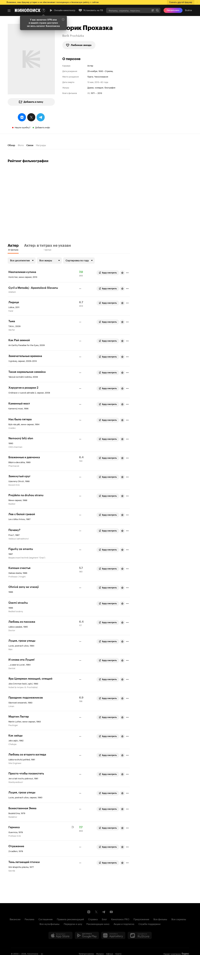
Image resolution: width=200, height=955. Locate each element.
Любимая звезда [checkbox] (81, 45)
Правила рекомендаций (70, 919)
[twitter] (31, 117)
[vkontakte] (22, 117)
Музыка (100, 953)
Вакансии (15, 919)
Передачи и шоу (73, 924)
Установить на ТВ (93, 10)
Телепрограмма (86, 953)
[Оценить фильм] (122, 272)
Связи (29, 145)
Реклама (29, 919)
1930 (100, 70)
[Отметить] (127, 272)
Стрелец (109, 70)
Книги (118, 953)
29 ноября (92, 70)
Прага (90, 76)
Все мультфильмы (50, 924)
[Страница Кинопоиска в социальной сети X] (96, 912)
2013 (100, 93)
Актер (90, 65)
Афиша (109, 953)
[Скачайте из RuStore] (140, 935)
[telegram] (41, 117)
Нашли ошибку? (22, 127)
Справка (93, 919)
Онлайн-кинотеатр (64, 10)
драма (90, 87)
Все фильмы (160, 919)
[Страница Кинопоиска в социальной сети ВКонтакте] (89, 912)
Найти (157, 10)
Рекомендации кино (97, 924)
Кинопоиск (32, 953)
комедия (99, 87)
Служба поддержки (149, 924)
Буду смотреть (109, 273)
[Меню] (9, 11)
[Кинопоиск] (27, 10)
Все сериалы (178, 919)
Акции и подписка (124, 924)
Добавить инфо (42, 127)
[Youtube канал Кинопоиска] (111, 912)
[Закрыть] (63, 19)
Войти (188, 10)
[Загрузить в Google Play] (87, 935)
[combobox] (128, 10)
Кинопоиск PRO (120, 919)
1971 (93, 93)
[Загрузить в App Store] (60, 935)
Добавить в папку (33, 101)
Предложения (141, 919)
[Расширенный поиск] (152, 10)
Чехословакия (101, 76)
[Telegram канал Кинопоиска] (104, 912)
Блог (104, 919)
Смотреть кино (173, 10)
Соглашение (45, 919)
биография (110, 87)
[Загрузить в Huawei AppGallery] (113, 935)
